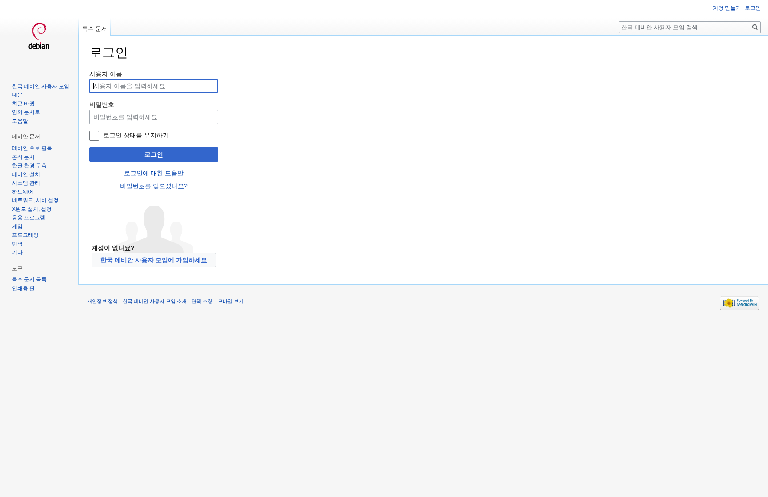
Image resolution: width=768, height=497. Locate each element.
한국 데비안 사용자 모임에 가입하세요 (153, 259)
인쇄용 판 (23, 288)
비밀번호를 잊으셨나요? (154, 186)
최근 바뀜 (23, 104)
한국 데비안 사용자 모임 (40, 86)
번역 (17, 244)
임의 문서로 (26, 112)
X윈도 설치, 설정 (32, 209)
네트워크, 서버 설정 (35, 200)
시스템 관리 (26, 183)
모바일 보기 (231, 301)
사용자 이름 (105, 73)
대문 (17, 95)
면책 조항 (202, 301)
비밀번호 (101, 104)
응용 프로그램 (28, 217)
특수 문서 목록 (29, 279)
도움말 (20, 121)
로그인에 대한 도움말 (154, 173)
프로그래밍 (25, 235)
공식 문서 (23, 157)
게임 (17, 226)
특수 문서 (94, 28)
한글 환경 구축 (29, 165)
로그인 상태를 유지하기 (136, 135)
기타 (17, 252)
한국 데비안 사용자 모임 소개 (155, 301)
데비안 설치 (26, 174)
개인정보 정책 (102, 301)
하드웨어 (22, 192)
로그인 (153, 154)
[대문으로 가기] (39, 35)
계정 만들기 (727, 8)
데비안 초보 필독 (32, 148)
